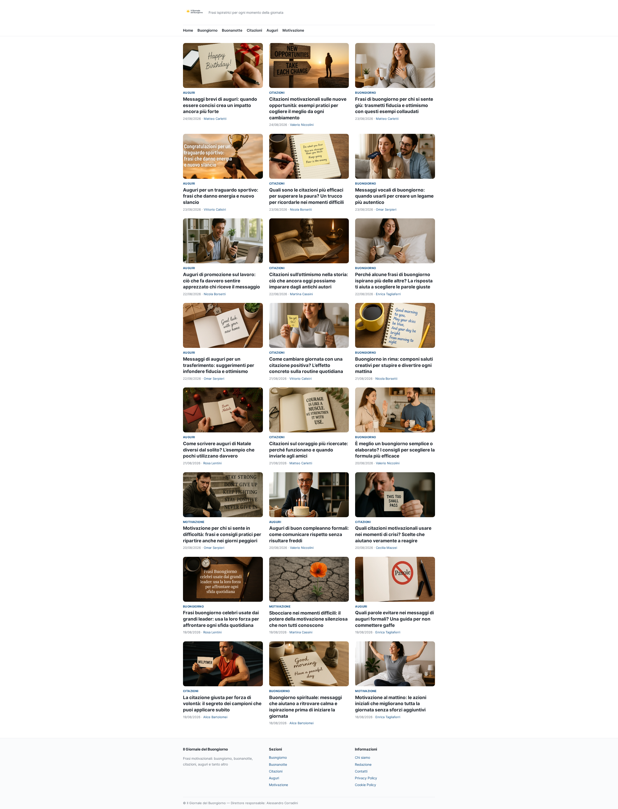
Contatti (361, 771)
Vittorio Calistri (215, 209)
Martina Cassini (301, 294)
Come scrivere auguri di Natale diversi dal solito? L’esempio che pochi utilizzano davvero (218, 450)
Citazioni (254, 30)
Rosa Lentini (212, 463)
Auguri (272, 30)
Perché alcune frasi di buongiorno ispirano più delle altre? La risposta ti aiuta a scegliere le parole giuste (394, 281)
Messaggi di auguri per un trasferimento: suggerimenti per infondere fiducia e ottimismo (218, 365)
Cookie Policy (365, 785)
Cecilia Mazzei (386, 548)
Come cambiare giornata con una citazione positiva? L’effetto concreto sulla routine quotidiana (306, 365)
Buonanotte (232, 30)
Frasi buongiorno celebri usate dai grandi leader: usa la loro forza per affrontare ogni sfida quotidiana (221, 619)
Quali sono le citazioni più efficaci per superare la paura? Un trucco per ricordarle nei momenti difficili (306, 196)
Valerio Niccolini (302, 125)
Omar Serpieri (386, 209)
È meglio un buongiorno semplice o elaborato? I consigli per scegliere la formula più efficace (395, 450)
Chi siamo (362, 757)
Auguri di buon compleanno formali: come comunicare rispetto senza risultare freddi (309, 534)
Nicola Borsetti (301, 209)
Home (188, 30)
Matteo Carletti (215, 119)
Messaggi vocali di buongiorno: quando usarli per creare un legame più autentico (394, 196)
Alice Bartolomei (215, 717)
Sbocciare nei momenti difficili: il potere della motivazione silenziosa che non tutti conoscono (308, 619)
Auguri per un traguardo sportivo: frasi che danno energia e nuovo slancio (220, 196)
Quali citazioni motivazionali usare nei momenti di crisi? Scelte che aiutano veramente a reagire (393, 534)
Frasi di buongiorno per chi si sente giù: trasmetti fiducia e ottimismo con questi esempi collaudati (394, 105)
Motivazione (293, 30)
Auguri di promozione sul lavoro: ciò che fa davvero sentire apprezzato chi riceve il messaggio (221, 281)
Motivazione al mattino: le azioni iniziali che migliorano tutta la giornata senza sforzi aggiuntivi (390, 704)
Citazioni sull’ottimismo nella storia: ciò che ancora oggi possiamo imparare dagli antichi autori (308, 281)
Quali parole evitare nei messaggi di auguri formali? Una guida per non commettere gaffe (394, 619)
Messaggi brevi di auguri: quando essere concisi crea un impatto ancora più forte (220, 105)
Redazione (363, 764)
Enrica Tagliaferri (388, 294)
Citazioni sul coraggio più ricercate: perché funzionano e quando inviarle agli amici (308, 450)
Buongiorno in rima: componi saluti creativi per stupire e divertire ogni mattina (394, 365)
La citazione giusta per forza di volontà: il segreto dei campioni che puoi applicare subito (222, 704)
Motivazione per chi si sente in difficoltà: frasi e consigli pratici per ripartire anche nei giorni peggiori (222, 534)
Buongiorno (207, 30)
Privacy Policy (366, 778)
